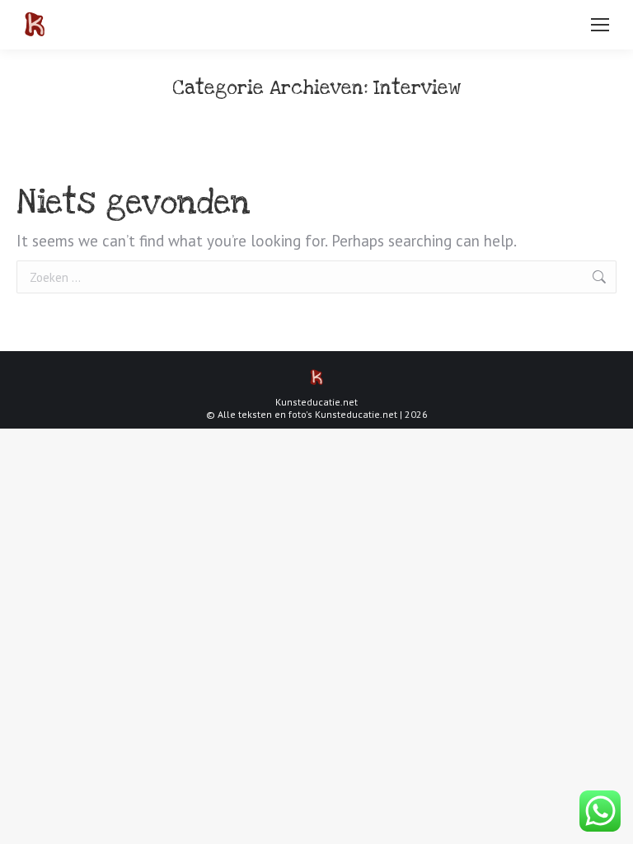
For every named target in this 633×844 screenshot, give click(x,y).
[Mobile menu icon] (600, 24)
